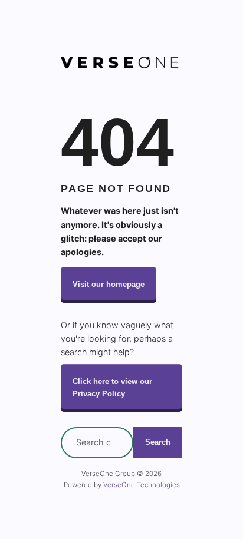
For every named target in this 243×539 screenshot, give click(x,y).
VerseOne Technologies (141, 485)
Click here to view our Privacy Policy (112, 387)
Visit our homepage (109, 284)
